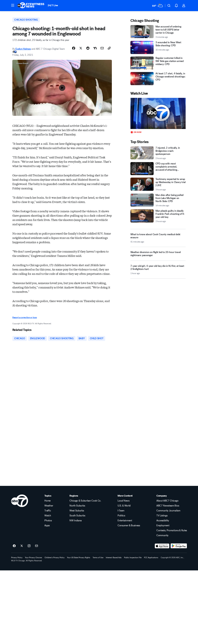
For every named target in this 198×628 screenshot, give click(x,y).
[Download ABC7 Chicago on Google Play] (179, 545)
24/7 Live (53, 5)
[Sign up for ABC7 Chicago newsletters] (36, 546)
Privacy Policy (16, 557)
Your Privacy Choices (33, 557)
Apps (47, 525)
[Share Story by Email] (102, 48)
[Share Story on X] (80, 48)
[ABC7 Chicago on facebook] (14, 546)
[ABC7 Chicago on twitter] (22, 546)
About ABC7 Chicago (167, 500)
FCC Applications (151, 557)
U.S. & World (124, 505)
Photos (48, 520)
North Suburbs (77, 505)
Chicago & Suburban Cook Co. (85, 500)
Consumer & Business (129, 525)
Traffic (47, 510)
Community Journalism (168, 510)
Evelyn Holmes (23, 48)
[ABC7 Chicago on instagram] (29, 546)
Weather (48, 505)
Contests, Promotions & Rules (171, 530)
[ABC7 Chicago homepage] (31, 5)
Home (47, 500)
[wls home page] (19, 501)
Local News (123, 500)
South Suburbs (77, 515)
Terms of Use (98, 557)
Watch (47, 515)
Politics (121, 515)
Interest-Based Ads (114, 557)
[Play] (158, 113)
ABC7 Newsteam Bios (167, 505)
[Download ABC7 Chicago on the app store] (162, 545)
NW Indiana (75, 520)
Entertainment (125, 520)
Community (162, 535)
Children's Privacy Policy (55, 557)
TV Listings (161, 515)
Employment (162, 525)
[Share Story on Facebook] (73, 48)
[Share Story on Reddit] (87, 48)
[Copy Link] (109, 48)
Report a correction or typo (24, 317)
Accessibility (162, 520)
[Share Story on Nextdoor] (95, 48)
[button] (12, 5)
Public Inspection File (133, 557)
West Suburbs (76, 510)
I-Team (121, 510)
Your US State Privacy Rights (78, 557)
